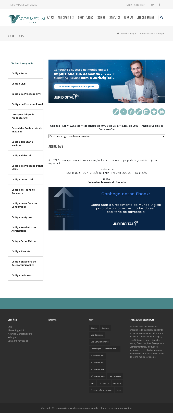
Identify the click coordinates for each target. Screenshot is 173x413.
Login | (130, 4)
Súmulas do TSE (97, 369)
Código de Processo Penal (27, 104)
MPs (92, 383)
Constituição (85, 17)
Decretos (117, 383)
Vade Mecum (146, 33)
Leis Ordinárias (145, 17)
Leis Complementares (100, 342)
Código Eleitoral (21, 155)
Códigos (100, 17)
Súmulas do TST (97, 356)
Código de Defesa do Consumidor (24, 205)
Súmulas (128, 17)
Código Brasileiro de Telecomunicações (23, 263)
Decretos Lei (104, 383)
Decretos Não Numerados (101, 390)
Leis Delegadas (97, 335)
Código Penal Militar (23, 241)
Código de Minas (21, 275)
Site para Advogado (18, 340)
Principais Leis (66, 17)
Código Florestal (21, 251)
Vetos (119, 390)
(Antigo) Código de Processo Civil (22, 116)
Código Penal (19, 73)
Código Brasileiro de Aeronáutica (23, 229)
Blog (10, 326)
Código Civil (18, 83)
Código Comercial (22, 179)
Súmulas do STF (112, 349)
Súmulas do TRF (98, 376)
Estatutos (114, 17)
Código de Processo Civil (26, 93)
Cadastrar (139, 4)
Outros (50, 17)
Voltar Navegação (22, 63)
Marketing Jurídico (17, 330)
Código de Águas (21, 217)
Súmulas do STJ (97, 363)
